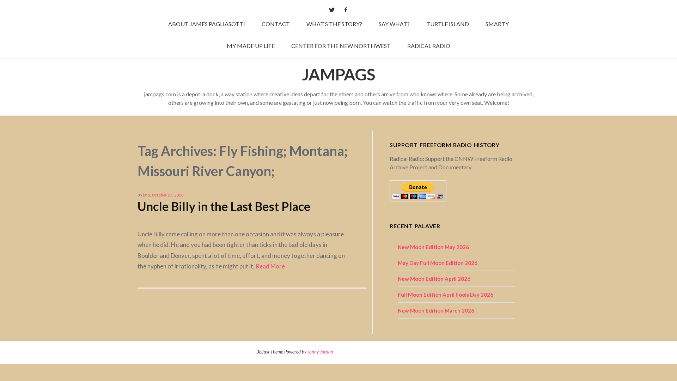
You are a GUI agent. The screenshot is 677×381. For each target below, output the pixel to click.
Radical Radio (428, 45)
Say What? (394, 23)
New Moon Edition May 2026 (433, 247)
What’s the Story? (334, 23)
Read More (270, 266)
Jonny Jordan (320, 352)
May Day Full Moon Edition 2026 (437, 263)
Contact (276, 23)
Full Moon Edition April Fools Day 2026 (445, 294)
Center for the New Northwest (341, 45)
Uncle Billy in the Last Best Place (224, 206)
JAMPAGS (338, 74)
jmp (146, 195)
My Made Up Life (251, 45)
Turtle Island (447, 23)
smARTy (497, 23)
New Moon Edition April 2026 (434, 279)
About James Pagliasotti (206, 23)
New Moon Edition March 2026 (436, 310)
